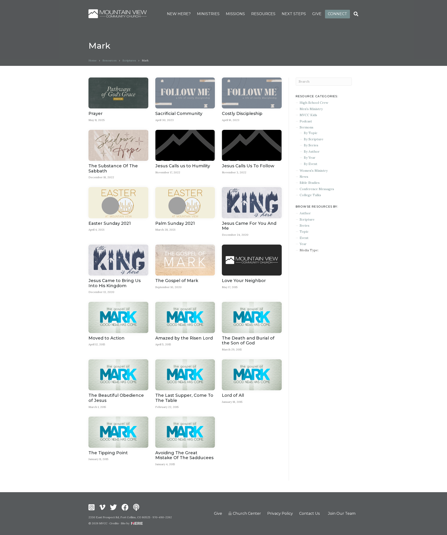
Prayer (95, 113)
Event (304, 238)
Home (92, 60)
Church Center (247, 513)
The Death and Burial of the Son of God (248, 341)
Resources (109, 60)
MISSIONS (235, 14)
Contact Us (309, 513)
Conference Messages (317, 189)
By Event (310, 164)
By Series (311, 145)
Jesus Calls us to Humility (182, 165)
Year (303, 244)
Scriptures (129, 60)
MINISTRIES (208, 14)
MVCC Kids (308, 115)
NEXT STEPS (294, 14)
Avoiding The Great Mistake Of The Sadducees (184, 455)
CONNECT (337, 14)
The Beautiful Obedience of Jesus (116, 398)
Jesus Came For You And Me (249, 226)
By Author (312, 151)
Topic (304, 231)
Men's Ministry (311, 109)
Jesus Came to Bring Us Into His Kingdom (114, 283)
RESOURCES (263, 14)
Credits (114, 523)
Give (218, 513)
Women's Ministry (314, 170)
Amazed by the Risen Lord (184, 338)
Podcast (306, 121)
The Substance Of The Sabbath (113, 168)
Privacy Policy (280, 513)
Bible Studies (310, 183)
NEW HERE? (179, 14)
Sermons (306, 127)
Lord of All (233, 395)
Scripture (307, 219)
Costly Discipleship (242, 113)
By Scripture (313, 139)
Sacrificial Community (178, 113)
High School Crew (314, 103)
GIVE (317, 14)
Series (304, 225)
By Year (309, 157)
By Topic (310, 133)
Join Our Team (342, 513)
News (304, 177)
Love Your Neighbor (244, 280)
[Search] (355, 13)
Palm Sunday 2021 (175, 223)
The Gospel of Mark (176, 280)
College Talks (310, 195)
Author (305, 213)
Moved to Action (106, 338)
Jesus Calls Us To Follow (248, 165)
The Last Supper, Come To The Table (184, 398)
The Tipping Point (108, 452)
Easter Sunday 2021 (109, 223)
